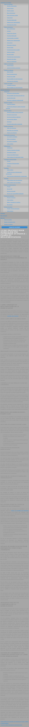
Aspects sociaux (10, 10)
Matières (9, 165)
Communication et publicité (12, 38)
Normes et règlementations (10, 184)
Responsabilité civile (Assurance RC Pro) (15, 95)
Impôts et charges (11, 52)
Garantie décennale (11, 98)
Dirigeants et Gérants (11, 45)
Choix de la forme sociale (12, 15)
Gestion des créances (11, 33)
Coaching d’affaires (11, 104)
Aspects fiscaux (10, 8)
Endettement (9, 147)
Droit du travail (10, 47)
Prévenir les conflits (11, 76)
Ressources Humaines (9, 196)
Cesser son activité (8, 83)
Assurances (6, 91)
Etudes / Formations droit (9, 222)
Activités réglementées (12, 6)
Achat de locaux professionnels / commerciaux (17, 176)
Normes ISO (9, 188)
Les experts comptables (12, 136)
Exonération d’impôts (11, 152)
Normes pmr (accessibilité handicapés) (15, 193)
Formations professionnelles (10, 159)
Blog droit (3, 218)
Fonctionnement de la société (13, 49)
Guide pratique (10, 143)
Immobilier (6, 168)
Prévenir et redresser (8, 70)
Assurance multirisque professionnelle (15, 100)
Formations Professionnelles (13, 163)
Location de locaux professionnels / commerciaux (14, 173)
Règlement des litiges (11, 59)
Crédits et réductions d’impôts (13, 150)
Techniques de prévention (12, 81)
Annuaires (3, 213)
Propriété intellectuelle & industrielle (14, 124)
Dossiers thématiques (5, 89)
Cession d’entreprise (8, 126)
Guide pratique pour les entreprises (14, 180)
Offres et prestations (11, 139)
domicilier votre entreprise (12, 316)
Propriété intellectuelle (11, 20)
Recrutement (9, 204)
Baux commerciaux (11, 13)
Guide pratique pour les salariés (14, 182)
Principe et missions (11, 197)
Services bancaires (8, 207)
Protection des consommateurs (13, 56)
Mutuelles (6, 178)
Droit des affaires (8, 110)
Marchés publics (10, 54)
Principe (8, 161)
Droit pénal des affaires (12, 119)
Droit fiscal (9, 121)
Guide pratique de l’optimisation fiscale (15, 157)
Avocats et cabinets (8, 224)
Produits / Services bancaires (13, 208)
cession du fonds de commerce (13, 67)
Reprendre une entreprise (12, 130)
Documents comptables (12, 141)
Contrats (9, 31)
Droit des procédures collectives (14, 117)
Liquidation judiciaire (11, 85)
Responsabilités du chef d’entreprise (14, 78)
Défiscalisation (7, 146)
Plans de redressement (12, 74)
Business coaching (8, 102)
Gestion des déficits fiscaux (13, 154)
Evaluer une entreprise (12, 132)
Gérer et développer (8, 27)
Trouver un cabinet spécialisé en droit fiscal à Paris (11, 724)
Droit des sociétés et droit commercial (15, 112)
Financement (10, 17)
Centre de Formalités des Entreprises (19, 510)
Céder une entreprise (11, 128)
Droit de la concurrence (12, 114)
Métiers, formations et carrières (13, 202)
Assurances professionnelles (13, 93)
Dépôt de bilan (10, 71)
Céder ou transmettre (8, 63)
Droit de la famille (8, 219)
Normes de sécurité (11, 191)
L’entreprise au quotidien (6, 2)
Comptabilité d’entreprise (9, 135)
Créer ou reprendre (8, 4)
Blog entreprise (4, 215)
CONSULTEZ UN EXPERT (14, 227)
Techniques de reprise (11, 24)
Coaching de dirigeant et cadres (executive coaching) (15, 107)
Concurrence (9, 42)
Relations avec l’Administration (13, 22)
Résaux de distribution (11, 61)
